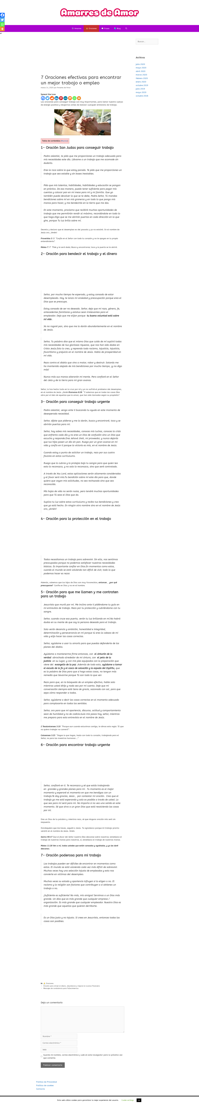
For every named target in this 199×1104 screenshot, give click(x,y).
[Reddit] (52, 98)
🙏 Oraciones (91, 28)
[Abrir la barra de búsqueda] (126, 28)
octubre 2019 (142, 85)
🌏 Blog (117, 28)
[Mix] (70, 98)
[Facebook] (43, 98)
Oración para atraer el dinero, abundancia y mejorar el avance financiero (71, 986)
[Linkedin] (56, 98)
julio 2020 (140, 64)
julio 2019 (140, 89)
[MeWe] (65, 98)
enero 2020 (141, 82)
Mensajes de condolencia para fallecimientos (61, 988)
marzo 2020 (141, 75)
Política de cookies (45, 1085)
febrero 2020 (142, 78)
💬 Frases (105, 28)
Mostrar (64, 141)
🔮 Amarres (76, 28)
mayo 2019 (141, 92)
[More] (79, 98)
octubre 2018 (142, 96)
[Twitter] (47, 98)
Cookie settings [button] (127, 1100)
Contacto (40, 1089)
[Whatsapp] (74, 98)
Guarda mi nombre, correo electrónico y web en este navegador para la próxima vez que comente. (82, 1056)
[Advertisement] (82, 56)
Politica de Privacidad (46, 1082)
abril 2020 (140, 71)
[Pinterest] (61, 98)
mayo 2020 (141, 68)
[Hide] (1, 33)
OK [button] (139, 1100)
